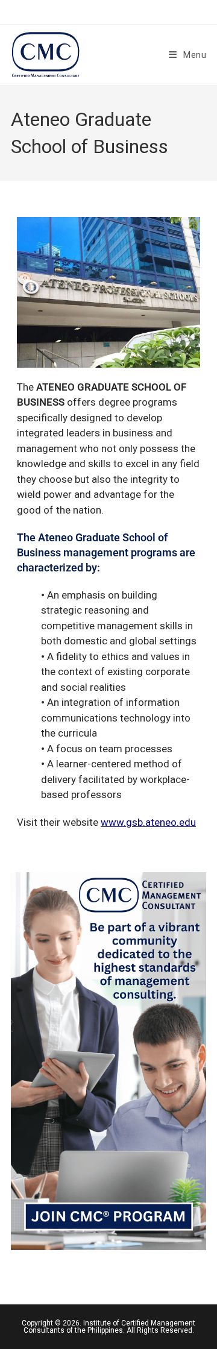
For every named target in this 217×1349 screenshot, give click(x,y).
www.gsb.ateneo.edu (148, 822)
